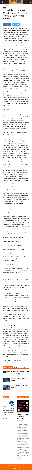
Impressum (10, 465)
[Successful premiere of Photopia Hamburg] (6, 387)
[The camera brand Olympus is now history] (6, 380)
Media (15, 465)
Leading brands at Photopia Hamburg (22, 416)
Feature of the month (20, 411)
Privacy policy (21, 465)
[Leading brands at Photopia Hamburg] (23, 406)
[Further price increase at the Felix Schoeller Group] (6, 372)
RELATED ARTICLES (8, 367)
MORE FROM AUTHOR (19, 367)
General (7, 5)
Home (2, 5)
